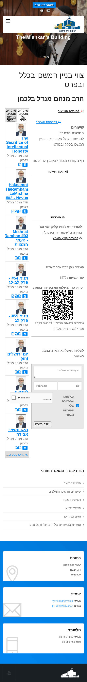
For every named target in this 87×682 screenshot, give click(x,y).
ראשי (46, 57)
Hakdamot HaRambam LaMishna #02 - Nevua (17, 191)
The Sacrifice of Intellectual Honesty (17, 144)
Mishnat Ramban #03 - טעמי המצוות (16, 238)
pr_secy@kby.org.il (62, 605)
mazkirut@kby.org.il (62, 601)
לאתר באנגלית (44, 5)
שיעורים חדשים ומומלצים (65, 491)
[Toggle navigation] (8, 21)
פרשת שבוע (73, 508)
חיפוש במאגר (72, 483)
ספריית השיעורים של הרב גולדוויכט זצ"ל (55, 524)
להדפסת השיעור (47, 122)
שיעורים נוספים (18, 454)
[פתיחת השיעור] (19, 164)
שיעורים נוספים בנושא (11, 115)
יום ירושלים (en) (17, 356)
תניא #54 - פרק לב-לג (18, 280)
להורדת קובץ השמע (65, 238)
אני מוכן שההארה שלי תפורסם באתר (68, 405)
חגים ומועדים (72, 516)
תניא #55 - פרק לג (18, 318)
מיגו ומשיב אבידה (18, 432)
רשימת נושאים (72, 500)
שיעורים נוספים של (23, 115)
